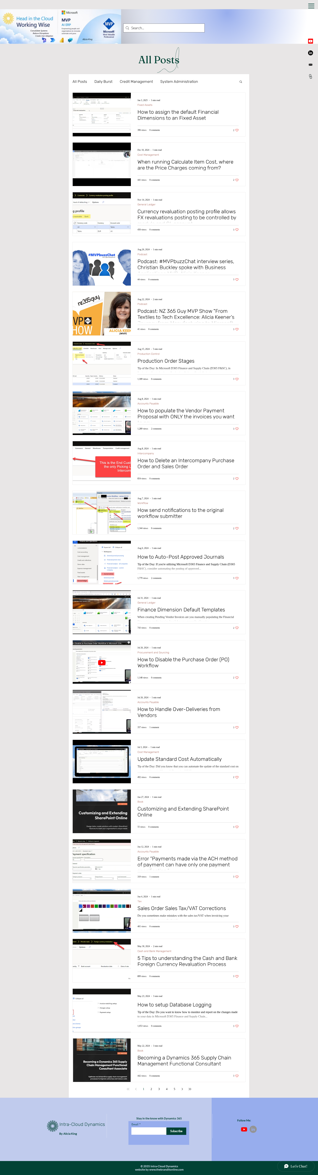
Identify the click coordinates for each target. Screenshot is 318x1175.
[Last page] (190, 1089)
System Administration (179, 81)
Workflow (142, 503)
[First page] (128, 1089)
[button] (311, 6)
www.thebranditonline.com (166, 1169)
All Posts (80, 81)
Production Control (148, 353)
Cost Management (148, 154)
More (209, 81)
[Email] (310, 64)
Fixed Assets (144, 105)
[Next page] (182, 1089)
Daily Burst (103, 81)
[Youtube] (310, 41)
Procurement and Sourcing (153, 652)
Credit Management (136, 81)
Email (135, 1124)
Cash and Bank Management (154, 951)
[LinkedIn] (310, 52)
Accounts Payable (148, 403)
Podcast (142, 254)
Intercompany (145, 453)
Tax (139, 901)
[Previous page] (135, 1089)
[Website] (310, 76)
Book (140, 801)
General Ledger (146, 204)
